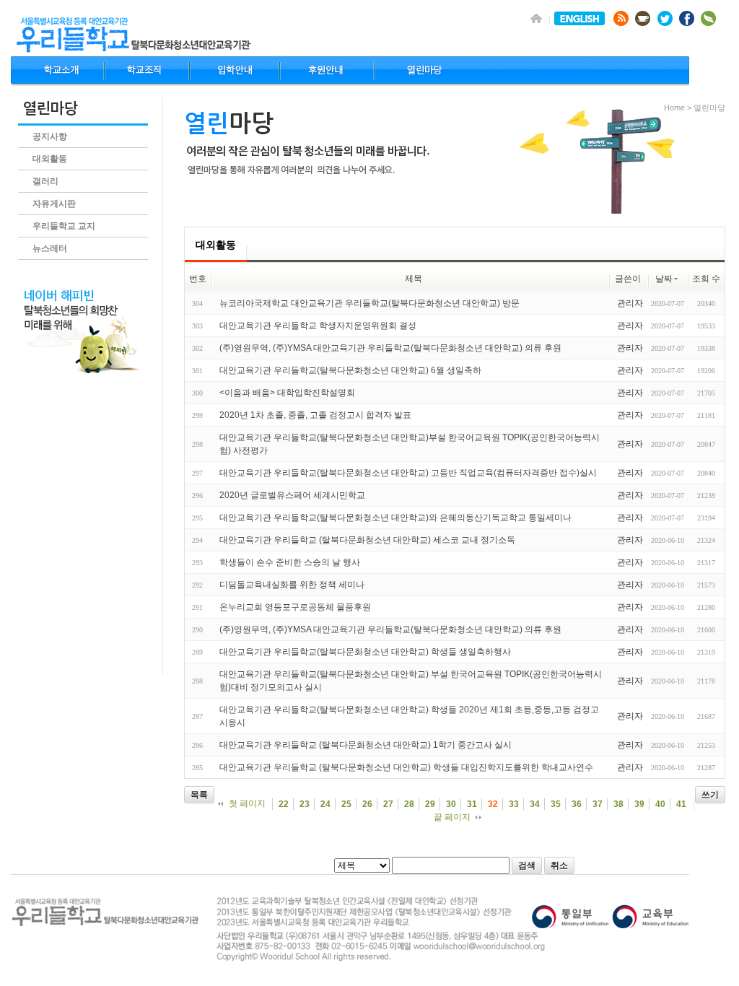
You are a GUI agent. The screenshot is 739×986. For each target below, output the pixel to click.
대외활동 (49, 159)
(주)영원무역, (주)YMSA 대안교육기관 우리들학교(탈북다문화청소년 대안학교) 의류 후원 (390, 348)
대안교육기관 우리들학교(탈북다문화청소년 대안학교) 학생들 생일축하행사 (365, 652)
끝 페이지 (452, 817)
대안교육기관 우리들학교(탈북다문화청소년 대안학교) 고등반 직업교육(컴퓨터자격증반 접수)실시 (408, 473)
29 (430, 804)
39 (639, 804)
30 (451, 804)
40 (660, 804)
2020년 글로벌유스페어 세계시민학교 (292, 495)
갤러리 (45, 181)
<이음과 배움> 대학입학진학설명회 (287, 393)
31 (472, 804)
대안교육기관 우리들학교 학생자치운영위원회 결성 (317, 325)
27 (388, 804)
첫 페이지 (247, 803)
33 (514, 804)
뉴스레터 (49, 248)
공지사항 (49, 136)
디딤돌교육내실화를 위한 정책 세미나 (291, 585)
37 (597, 804)
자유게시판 (54, 203)
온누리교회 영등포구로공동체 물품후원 (295, 607)
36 (577, 804)
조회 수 (706, 279)
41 (681, 804)
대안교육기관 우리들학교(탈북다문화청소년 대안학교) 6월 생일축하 (350, 370)
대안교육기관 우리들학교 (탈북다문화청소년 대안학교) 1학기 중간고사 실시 (365, 745)
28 (409, 804)
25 (346, 804)
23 (304, 804)
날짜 (664, 279)
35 (556, 804)
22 (284, 804)
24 (325, 804)
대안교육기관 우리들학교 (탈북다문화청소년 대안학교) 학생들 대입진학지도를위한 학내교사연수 (406, 767)
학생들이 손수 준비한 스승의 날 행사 (289, 562)
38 (618, 804)
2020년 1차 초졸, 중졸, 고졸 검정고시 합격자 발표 (315, 415)
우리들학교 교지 (63, 226)
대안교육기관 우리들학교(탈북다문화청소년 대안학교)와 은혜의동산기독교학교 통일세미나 (395, 517)
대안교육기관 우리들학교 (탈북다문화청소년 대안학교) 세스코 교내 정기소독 (367, 540)
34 (535, 804)
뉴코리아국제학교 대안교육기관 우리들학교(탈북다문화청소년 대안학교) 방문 (369, 303)
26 (367, 804)
